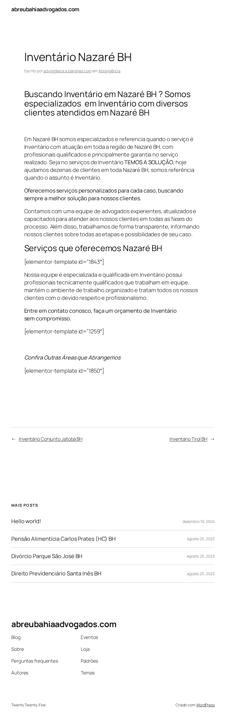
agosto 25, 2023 (201, 538)
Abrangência (109, 70)
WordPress (205, 704)
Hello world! (26, 521)
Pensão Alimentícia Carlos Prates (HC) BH (63, 539)
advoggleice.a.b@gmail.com (67, 70)
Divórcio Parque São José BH (46, 556)
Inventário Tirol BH (188, 439)
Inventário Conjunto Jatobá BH (50, 439)
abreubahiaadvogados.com (45, 9)
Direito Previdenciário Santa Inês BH (56, 573)
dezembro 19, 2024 (198, 521)
